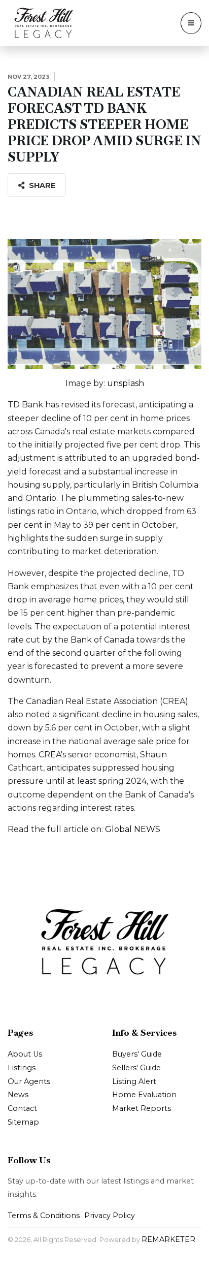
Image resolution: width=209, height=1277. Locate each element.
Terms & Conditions (44, 1215)
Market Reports (141, 1108)
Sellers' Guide (136, 1067)
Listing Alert (134, 1081)
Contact (22, 1108)
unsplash (125, 383)
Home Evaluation (144, 1094)
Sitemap (23, 1122)
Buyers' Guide (137, 1054)
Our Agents (29, 1081)
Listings (22, 1067)
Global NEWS (132, 829)
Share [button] (41, 185)
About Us (25, 1054)
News (18, 1094)
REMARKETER (168, 1239)
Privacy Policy (109, 1215)
